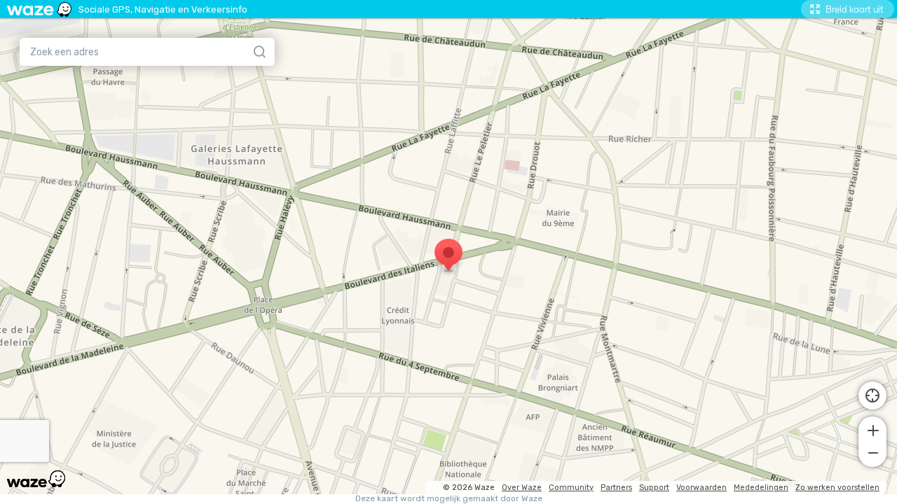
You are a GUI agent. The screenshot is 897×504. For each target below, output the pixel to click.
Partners (616, 487)
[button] (872, 429)
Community (571, 487)
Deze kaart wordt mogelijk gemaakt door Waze (448, 498)
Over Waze (522, 487)
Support (654, 487)
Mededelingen (761, 487)
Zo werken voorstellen (837, 487)
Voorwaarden (701, 487)
